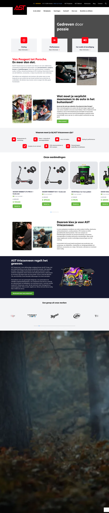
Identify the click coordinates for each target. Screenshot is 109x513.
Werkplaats (47, 11)
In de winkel (36, 11)
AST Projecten (68, 3)
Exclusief (66, 11)
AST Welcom (78, 3)
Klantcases (87, 3)
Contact (100, 3)
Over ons (74, 11)
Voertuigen (57, 11)
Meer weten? (63, 121)
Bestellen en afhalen (86, 11)
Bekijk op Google (58, 3)
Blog (94, 3)
